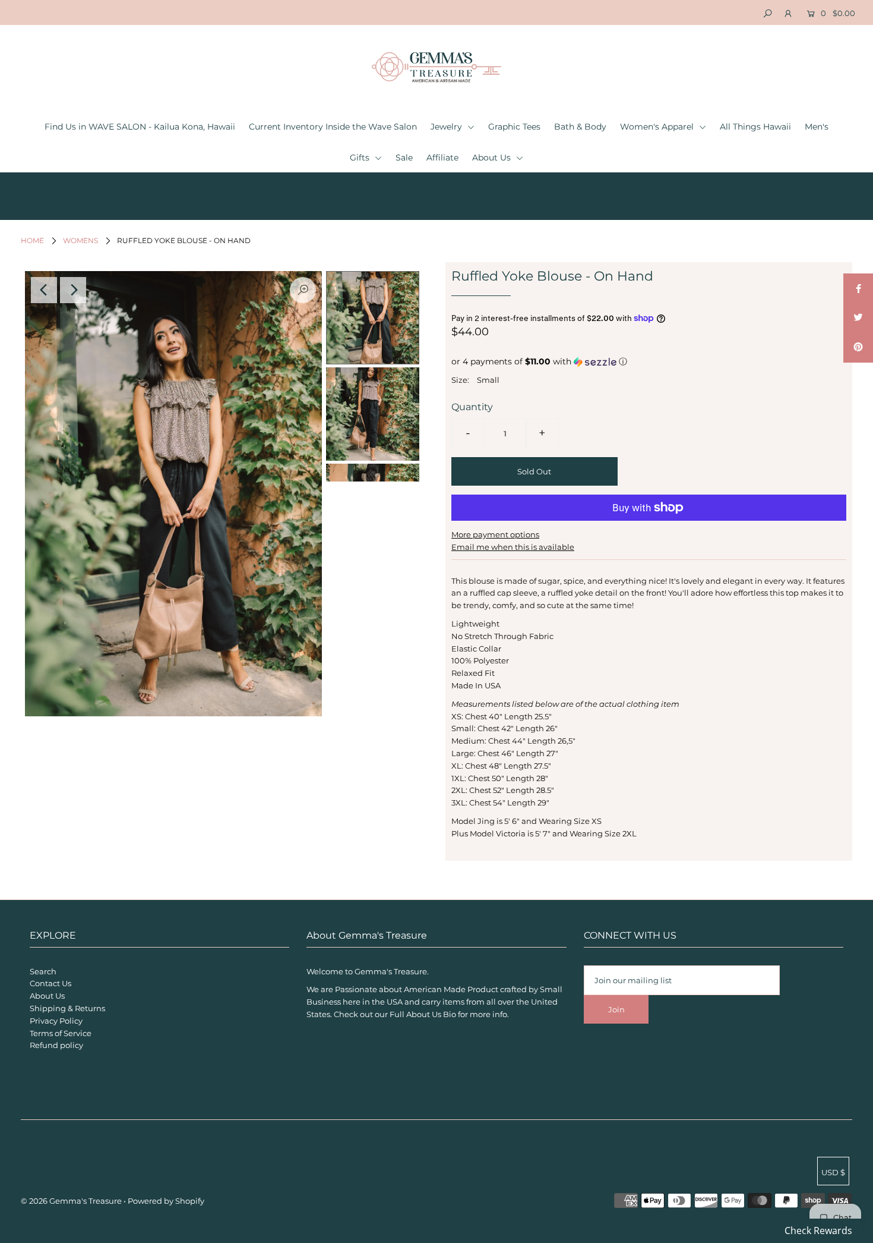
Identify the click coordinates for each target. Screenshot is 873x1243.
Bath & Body (580, 126)
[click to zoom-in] (303, 290)
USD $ (833, 1172)
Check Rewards (818, 1230)
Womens (80, 240)
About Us (492, 157)
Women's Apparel (658, 126)
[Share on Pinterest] (858, 348)
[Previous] (44, 290)
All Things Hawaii (755, 126)
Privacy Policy (56, 1020)
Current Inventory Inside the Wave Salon (333, 126)
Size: (460, 380)
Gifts (361, 157)
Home (32, 240)
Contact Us (50, 983)
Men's (816, 126)
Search (43, 971)
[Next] (73, 290)
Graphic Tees (514, 126)
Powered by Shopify (166, 1201)
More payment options (495, 534)
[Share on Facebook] (858, 288)
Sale (404, 157)
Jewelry (447, 126)
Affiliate (442, 157)
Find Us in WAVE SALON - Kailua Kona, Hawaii (140, 126)
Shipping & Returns (67, 1008)
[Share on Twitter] (858, 318)
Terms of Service (60, 1033)
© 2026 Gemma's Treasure (71, 1201)
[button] (648, 361)
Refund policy (56, 1045)
